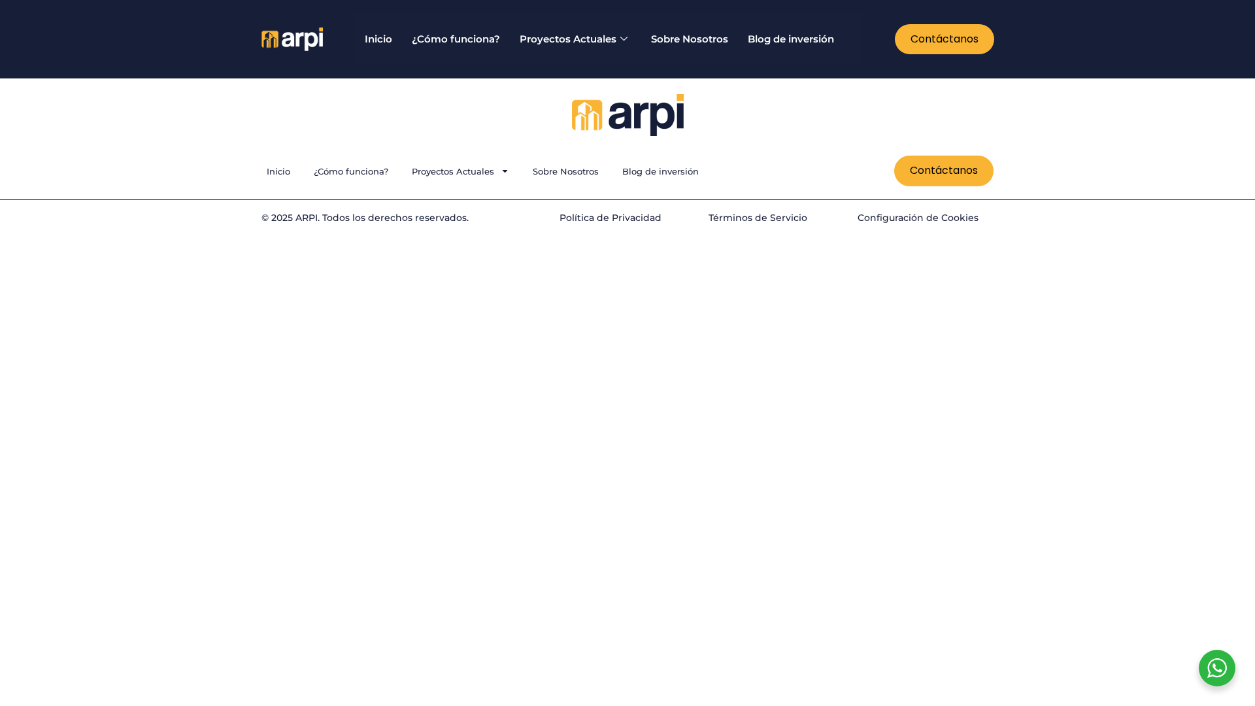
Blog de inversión (791, 39)
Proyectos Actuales (568, 39)
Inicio (378, 39)
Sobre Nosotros (689, 39)
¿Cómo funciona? (456, 39)
